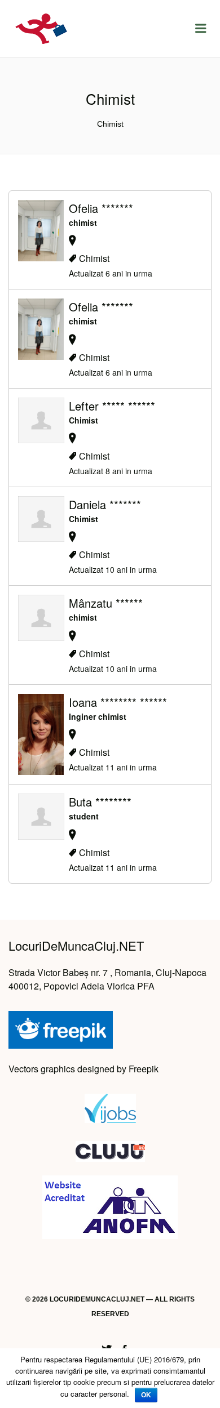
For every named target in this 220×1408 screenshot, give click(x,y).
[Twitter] (107, 1347)
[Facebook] (124, 1347)
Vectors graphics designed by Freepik (83, 1068)
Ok (146, 1395)
